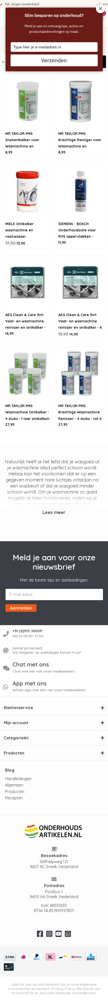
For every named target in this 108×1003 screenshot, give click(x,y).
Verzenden (54, 60)
